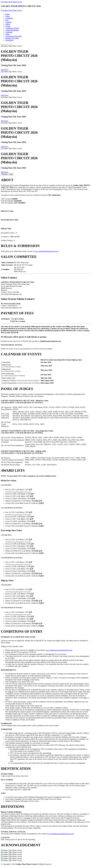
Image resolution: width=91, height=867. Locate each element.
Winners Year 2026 (12, 38)
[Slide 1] (2, 44)
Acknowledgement (12, 30)
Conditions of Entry (12, 28)
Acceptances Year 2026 (13, 36)
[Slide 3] (6, 44)
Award (7, 26)
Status (7, 34)
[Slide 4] (8, 44)
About (7, 16)
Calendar (8, 22)
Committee (9, 18)
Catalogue (8, 32)
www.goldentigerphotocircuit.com (46, 251)
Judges (7, 24)
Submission (9, 40)
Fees (7, 20)
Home (7, 14)
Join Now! (4, 70)
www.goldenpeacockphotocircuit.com (59, 650)
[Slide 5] (11, 44)
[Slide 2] (4, 44)
